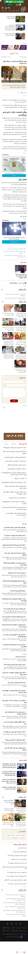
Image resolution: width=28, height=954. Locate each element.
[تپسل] (2, 154)
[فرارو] (23, 9)
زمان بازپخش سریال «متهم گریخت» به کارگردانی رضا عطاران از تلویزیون (21, 276)
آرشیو (13, 928)
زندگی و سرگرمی (3, 10)
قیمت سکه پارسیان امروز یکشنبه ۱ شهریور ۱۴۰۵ (14, 448)
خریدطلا (14, 175)
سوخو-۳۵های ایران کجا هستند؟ (17, 591)
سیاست (17, 10)
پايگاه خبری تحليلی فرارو (11, 934)
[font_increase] (25, 92)
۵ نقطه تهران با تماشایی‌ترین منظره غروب (15, 249)
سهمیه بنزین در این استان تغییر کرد (17, 498)
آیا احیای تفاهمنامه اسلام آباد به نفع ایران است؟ (13, 617)
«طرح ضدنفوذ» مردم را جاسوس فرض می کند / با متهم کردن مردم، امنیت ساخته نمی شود (9, 781)
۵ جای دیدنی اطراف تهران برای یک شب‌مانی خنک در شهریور (13, 252)
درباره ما (24, 928)
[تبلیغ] (14, 3)
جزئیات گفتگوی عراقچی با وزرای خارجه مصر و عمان (15, 723)
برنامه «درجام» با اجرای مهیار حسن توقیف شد (14, 732)
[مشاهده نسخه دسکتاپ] (6, 8)
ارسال (14, 401)
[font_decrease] (18, 92)
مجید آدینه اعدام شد (20, 657)
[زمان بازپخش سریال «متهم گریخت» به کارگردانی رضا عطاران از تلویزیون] (21, 269)
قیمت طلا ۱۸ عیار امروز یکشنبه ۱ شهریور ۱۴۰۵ (17, 863)
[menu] (2, 8)
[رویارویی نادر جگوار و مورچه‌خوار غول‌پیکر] (20, 19)
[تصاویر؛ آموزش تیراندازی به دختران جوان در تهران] (20, 36)
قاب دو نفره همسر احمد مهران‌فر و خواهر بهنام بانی (13, 482)
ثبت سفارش (14, 242)
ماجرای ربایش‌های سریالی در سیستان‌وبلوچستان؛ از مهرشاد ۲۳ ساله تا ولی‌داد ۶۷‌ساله (14, 474)
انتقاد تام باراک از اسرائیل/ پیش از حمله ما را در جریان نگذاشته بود (15, 636)
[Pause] (3, 234)
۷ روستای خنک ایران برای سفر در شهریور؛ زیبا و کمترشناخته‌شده (14, 256)
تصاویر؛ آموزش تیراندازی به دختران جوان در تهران (9, 34)
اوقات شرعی (14, 931)
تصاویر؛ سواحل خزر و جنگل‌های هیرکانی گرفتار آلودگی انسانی (15, 564)
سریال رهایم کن (13, 283)
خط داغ (25, 524)
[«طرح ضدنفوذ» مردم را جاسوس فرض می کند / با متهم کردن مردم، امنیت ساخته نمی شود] (22, 782)
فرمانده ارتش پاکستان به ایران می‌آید (16, 683)
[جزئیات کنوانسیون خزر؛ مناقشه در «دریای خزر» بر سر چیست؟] (22, 789)
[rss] (20, 923)
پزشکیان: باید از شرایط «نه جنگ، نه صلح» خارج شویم (14, 701)
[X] (16, 923)
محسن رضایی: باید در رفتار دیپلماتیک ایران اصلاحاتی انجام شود (16, 713)
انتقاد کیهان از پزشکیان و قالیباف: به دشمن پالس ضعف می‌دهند (14, 674)
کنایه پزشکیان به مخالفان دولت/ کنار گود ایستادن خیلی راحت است (14, 626)
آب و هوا (8, 931)
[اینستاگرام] (12, 923)
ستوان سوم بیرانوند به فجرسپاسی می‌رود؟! (15, 740)
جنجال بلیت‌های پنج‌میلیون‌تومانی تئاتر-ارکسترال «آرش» (15, 582)
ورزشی (13, 10)
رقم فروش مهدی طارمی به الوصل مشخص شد (14, 457)
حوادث (9, 10)
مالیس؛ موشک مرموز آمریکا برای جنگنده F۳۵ (14, 665)
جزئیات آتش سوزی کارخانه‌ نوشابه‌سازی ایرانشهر (14, 545)
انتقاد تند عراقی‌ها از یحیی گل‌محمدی (16, 469)
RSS (4, 931)
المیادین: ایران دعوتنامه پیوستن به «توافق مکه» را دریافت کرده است (14, 692)
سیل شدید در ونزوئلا (19, 478)
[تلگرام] (7, 923)
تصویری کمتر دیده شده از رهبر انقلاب (16, 573)
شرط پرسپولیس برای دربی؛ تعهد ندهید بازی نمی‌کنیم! (16, 749)
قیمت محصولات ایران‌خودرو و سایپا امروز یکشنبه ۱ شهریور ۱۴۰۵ (14, 600)
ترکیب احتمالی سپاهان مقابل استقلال (16, 465)
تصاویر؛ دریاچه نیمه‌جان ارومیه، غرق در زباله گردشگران (16, 554)
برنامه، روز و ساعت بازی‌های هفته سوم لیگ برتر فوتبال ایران (15, 646)
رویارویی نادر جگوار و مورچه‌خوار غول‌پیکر (10, 17)
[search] (9, 8)
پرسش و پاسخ (22, 931)
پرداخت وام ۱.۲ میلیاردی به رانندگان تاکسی (15, 461)
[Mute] (5, 234)
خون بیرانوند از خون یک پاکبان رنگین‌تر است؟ (14, 609)
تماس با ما (18, 928)
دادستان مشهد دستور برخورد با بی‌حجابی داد (14, 535)
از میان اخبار (23, 262)
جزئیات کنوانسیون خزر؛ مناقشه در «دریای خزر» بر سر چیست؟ (9, 788)
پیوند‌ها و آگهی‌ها (6, 928)
